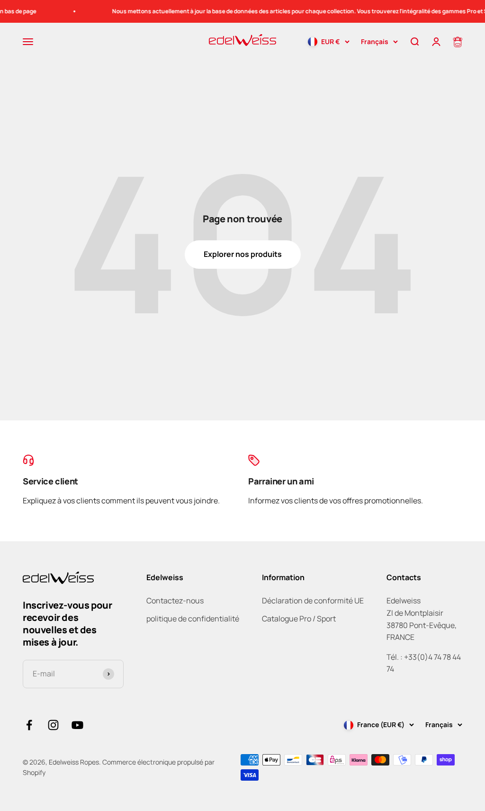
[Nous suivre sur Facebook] (29, 725)
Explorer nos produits (243, 254)
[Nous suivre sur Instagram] (53, 725)
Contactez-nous (175, 600)
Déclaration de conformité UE (313, 600)
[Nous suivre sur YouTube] (77, 725)
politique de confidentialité (192, 618)
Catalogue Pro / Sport (299, 618)
